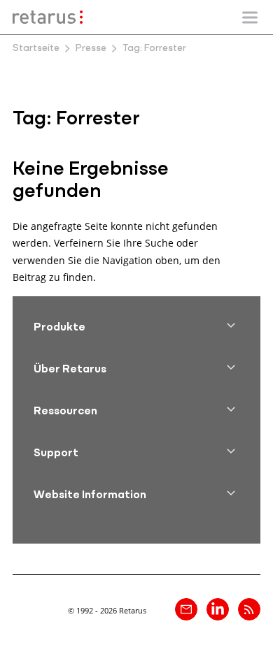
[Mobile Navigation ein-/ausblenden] (249, 17)
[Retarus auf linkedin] (217, 609)
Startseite (36, 48)
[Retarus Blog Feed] (249, 609)
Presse (91, 48)
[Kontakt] (186, 609)
